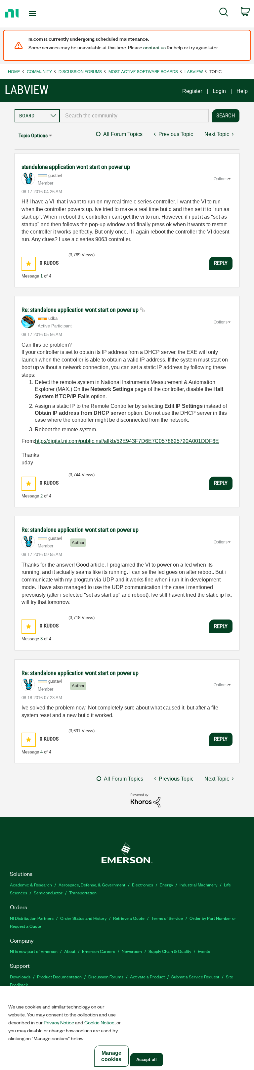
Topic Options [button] (33, 135)
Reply (221, 263)
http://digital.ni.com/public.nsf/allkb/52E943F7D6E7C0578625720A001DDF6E (127, 441)
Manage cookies (111, 1056)
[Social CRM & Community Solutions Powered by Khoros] (145, 800)
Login (219, 91)
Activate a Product (147, 976)
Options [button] (221, 179)
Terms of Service (167, 918)
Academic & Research (31, 884)
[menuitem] (224, 13)
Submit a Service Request (195, 976)
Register (192, 91)
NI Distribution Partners (32, 918)
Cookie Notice (99, 1022)
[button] (28, 264)
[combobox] (134, 115)
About (69, 951)
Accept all (146, 1059)
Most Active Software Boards (143, 71)
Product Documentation (59, 976)
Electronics (142, 884)
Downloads (20, 976)
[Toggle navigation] (40, 13)
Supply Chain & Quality (169, 951)
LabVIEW (194, 71)
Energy (166, 884)
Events (204, 951)
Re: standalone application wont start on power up (80, 309)
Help (242, 91)
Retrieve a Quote (129, 918)
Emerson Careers (98, 951)
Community (39, 71)
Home (14, 71)
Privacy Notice (59, 1022)
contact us (154, 47)
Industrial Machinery (198, 884)
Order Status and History (83, 918)
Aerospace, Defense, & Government (92, 884)
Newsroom (132, 951)
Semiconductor (48, 892)
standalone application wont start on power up (75, 166)
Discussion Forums (80, 71)
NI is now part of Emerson (34, 951)
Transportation (83, 892)
